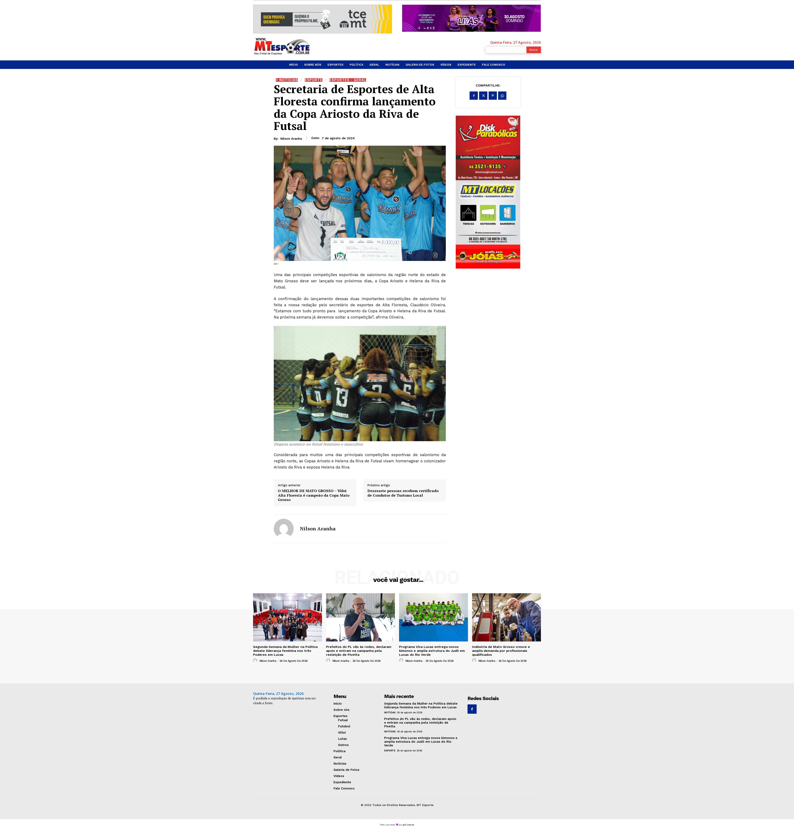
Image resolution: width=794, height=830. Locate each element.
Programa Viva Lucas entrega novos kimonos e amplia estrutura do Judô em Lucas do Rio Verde (432, 651)
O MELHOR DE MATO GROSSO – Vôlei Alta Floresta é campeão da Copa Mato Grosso (313, 495)
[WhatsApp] (502, 95)
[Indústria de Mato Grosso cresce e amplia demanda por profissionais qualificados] (506, 617)
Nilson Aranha (291, 139)
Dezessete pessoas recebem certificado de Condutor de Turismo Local (403, 493)
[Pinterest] (493, 95)
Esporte (313, 80)
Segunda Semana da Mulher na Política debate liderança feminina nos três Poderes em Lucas (285, 651)
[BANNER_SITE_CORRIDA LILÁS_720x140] (471, 18)
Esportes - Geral (347, 80)
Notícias (390, 712)
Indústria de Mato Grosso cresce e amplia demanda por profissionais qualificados (501, 651)
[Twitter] (483, 95)
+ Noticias (287, 80)
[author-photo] (255, 660)
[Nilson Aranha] (284, 529)
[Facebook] (474, 95)
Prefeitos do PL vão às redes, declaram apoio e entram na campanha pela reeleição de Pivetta (358, 651)
